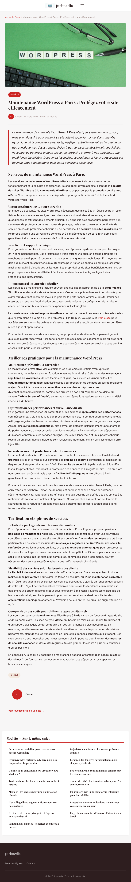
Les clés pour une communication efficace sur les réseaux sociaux (95, 772)
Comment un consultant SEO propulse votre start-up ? (33, 772)
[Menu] (82, 5)
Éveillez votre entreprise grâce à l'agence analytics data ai (32, 814)
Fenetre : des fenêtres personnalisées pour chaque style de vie (93, 761)
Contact (31, 863)
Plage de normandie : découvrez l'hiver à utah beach (95, 814)
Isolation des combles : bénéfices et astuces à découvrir (34, 825)
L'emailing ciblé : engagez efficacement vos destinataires (33, 804)
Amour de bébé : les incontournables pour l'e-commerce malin (95, 783)
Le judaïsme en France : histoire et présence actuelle (94, 751)
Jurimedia (64, 5)
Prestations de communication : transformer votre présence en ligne (94, 804)
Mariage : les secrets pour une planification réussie (33, 793)
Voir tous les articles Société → (26, 710)
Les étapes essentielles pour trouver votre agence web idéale (32, 751)
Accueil (9, 17)
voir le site (104, 317)
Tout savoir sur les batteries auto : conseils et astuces (34, 783)
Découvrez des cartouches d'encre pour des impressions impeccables (33, 761)
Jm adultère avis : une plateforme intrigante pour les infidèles (94, 793)
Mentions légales (14, 863)
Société (18, 17)
